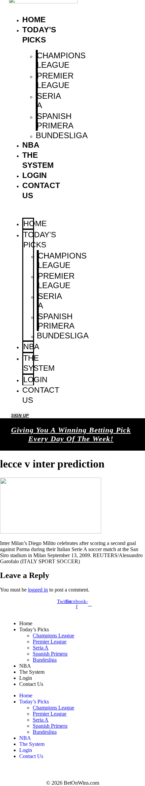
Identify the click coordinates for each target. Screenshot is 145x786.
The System (39, 363)
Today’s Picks (39, 239)
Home (34, 19)
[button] (21, 209)
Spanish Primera (55, 121)
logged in (38, 590)
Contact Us (40, 395)
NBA (30, 145)
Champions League (61, 60)
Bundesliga (62, 135)
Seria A (49, 100)
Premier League (55, 80)
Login (34, 175)
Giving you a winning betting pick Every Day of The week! (71, 434)
